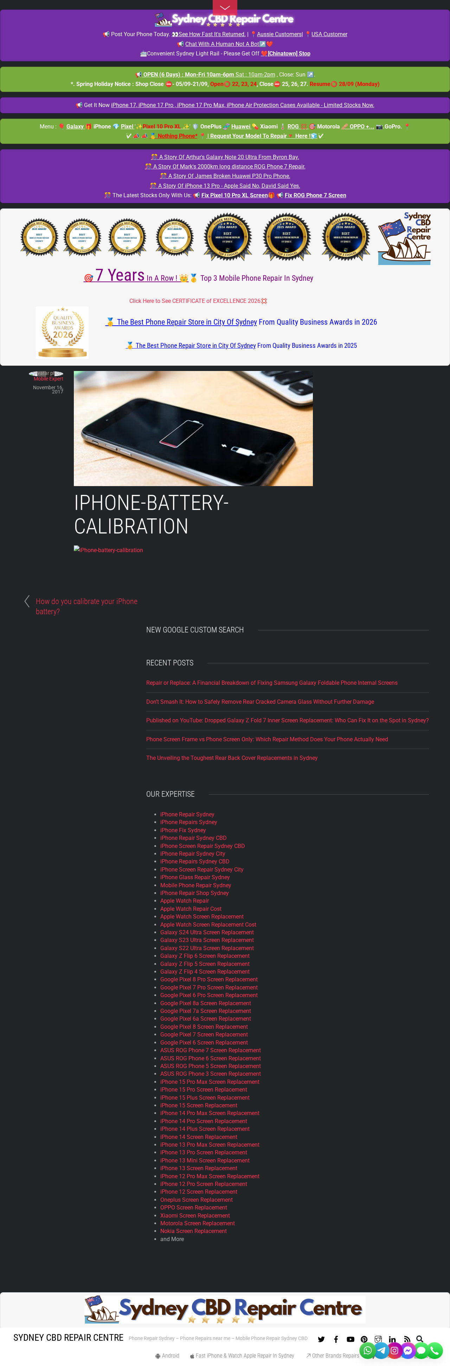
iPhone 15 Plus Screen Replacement (205, 1097)
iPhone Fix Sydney (183, 830)
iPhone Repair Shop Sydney (194, 893)
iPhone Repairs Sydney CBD (195, 861)
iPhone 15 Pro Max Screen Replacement (209, 1082)
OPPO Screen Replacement (193, 1207)
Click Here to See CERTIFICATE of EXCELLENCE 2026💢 (198, 301)
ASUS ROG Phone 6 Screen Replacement (210, 1058)
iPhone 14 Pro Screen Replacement (203, 1121)
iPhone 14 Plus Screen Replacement (205, 1129)
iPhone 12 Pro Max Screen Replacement (209, 1176)
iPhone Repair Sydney (187, 814)
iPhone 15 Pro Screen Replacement (203, 1089)
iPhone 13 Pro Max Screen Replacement (209, 1144)
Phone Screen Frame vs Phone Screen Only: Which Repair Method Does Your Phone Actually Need (267, 739)
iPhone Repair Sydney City (192, 853)
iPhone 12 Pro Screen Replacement (203, 1184)
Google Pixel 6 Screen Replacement (204, 1042)
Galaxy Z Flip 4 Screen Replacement (205, 971)
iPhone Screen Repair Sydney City (202, 869)
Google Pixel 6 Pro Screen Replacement (209, 995)
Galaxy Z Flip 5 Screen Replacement (205, 964)
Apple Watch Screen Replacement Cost (208, 924)
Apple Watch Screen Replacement (202, 916)
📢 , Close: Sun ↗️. (225, 74)
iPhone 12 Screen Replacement (198, 1191)
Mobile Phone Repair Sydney (195, 885)
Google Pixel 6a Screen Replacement (205, 1018)
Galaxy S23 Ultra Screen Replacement (207, 940)
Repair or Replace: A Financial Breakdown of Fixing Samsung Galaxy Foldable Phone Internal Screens (272, 682)
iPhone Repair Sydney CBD (193, 838)
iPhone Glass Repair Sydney (195, 877)
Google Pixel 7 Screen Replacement (204, 1034)
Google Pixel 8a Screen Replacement (205, 1003)
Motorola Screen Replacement (197, 1223)
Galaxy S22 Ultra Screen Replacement (207, 948)
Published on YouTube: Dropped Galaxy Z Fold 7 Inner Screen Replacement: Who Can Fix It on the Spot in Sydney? (287, 720)
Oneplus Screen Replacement (196, 1199)
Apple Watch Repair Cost (190, 909)
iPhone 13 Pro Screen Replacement (203, 1152)
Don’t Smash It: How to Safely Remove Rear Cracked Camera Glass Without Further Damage (260, 701)
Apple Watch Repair (184, 900)
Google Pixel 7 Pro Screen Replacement (209, 987)
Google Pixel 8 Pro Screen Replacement (209, 979)
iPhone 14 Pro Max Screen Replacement (209, 1113)
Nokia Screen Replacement (193, 1231)
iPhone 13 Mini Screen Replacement (205, 1160)
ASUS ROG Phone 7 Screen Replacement (210, 1050)
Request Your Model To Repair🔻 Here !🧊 (263, 136)
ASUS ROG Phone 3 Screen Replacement (210, 1073)
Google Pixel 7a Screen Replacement (205, 1011)
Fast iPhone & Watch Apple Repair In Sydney (244, 1355)
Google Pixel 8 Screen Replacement (204, 1026)
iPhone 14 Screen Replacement (198, 1137)
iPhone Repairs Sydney (188, 822)
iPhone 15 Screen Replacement (198, 1105)
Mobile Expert (48, 379)
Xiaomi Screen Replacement (195, 1215)
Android (170, 1355)
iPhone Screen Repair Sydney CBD (202, 846)
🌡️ (294, 126)
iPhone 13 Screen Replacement (198, 1168)
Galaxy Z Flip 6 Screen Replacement (205, 956)
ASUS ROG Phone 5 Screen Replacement (210, 1066)
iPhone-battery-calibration (151, 514)
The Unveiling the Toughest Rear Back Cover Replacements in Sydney (232, 758)
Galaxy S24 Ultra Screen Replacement (207, 932)
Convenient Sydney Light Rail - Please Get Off (228, 53)
